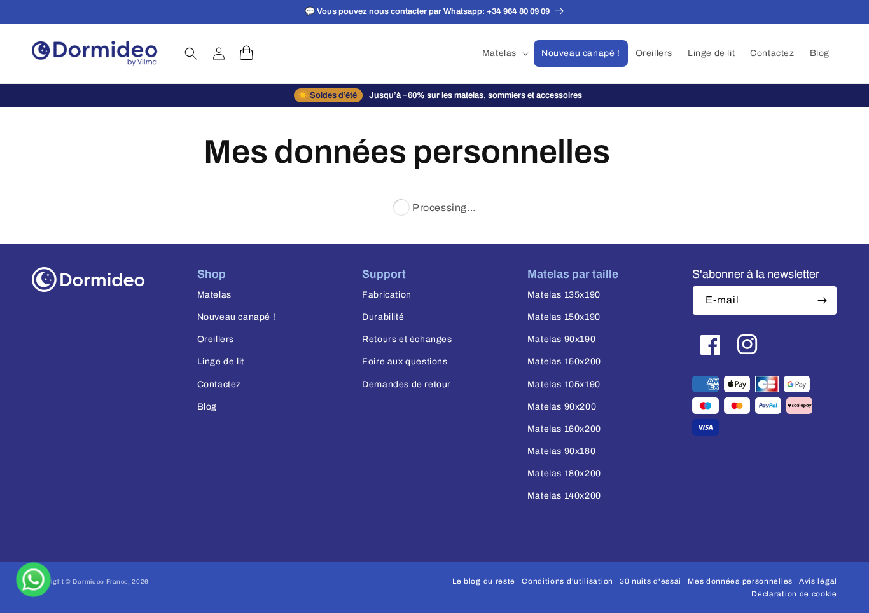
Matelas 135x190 (564, 295)
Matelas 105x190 (564, 384)
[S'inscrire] (823, 300)
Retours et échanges (407, 339)
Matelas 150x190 (564, 317)
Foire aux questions (404, 361)
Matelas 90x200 (561, 406)
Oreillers (215, 339)
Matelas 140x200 (564, 495)
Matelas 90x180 (561, 451)
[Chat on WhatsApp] (33, 579)
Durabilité (383, 317)
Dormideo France (100, 581)
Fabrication (387, 295)
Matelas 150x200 (564, 361)
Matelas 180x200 (564, 473)
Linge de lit (220, 361)
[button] (504, 53)
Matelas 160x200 (564, 429)
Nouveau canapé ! (236, 317)
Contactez (219, 384)
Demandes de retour (406, 384)
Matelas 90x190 (561, 339)
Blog (207, 406)
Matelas (214, 295)
